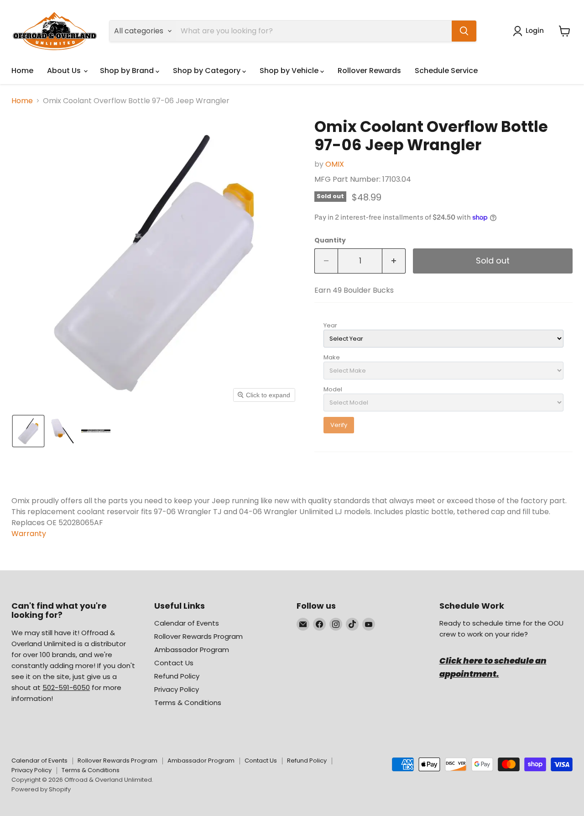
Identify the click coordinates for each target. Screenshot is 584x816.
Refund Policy (176, 676)
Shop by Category (207, 70)
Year (330, 325)
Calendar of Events (186, 623)
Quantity (330, 240)
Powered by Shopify (41, 789)
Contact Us (173, 663)
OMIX (334, 164)
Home (22, 70)
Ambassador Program (191, 649)
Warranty (28, 533)
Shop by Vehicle (290, 70)
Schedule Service (446, 70)
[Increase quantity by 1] (394, 261)
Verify (338, 425)
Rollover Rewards (369, 70)
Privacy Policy (176, 689)
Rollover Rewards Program (198, 636)
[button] (530, 31)
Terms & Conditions (187, 702)
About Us (65, 70)
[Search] (464, 31)
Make (331, 357)
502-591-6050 (66, 687)
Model (332, 389)
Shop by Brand (128, 70)
